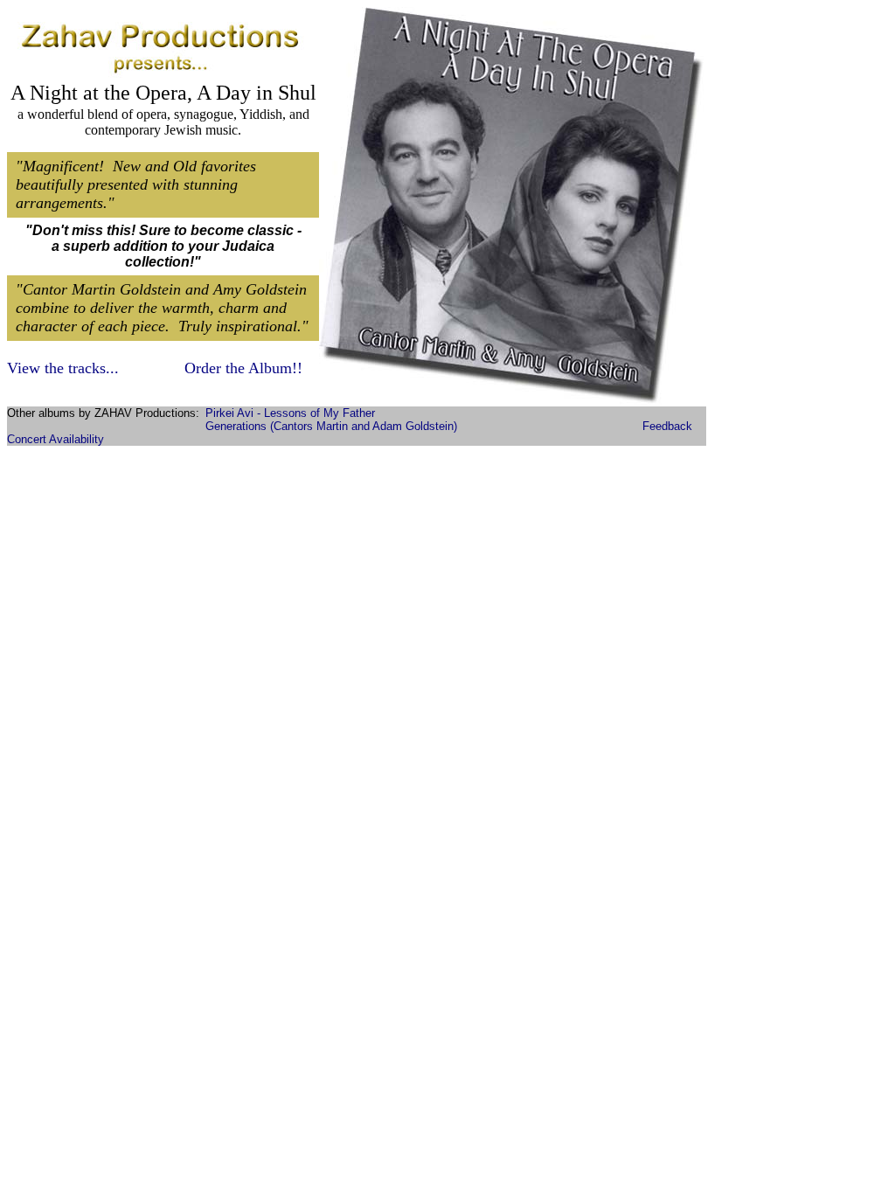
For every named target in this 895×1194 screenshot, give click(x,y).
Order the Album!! (243, 368)
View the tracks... (63, 368)
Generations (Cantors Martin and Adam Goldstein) (331, 426)
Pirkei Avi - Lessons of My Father (290, 413)
